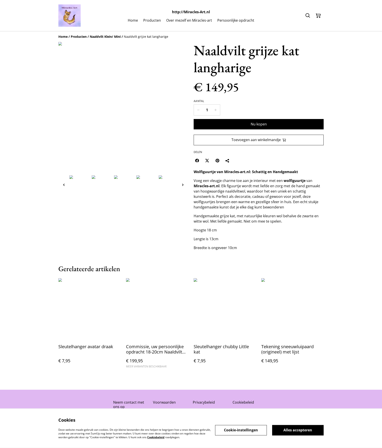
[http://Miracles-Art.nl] (69, 15)
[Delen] (227, 160)
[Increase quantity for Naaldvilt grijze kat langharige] (215, 109)
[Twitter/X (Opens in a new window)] (207, 160)
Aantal (199, 101)
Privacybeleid (204, 402)
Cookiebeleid (243, 402)
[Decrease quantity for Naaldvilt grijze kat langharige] (198, 109)
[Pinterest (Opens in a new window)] (217, 160)
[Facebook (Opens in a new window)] (197, 160)
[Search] (307, 16)
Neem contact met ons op (128, 404)
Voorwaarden (164, 402)
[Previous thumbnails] (63, 184)
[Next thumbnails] (182, 184)
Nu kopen (259, 124)
